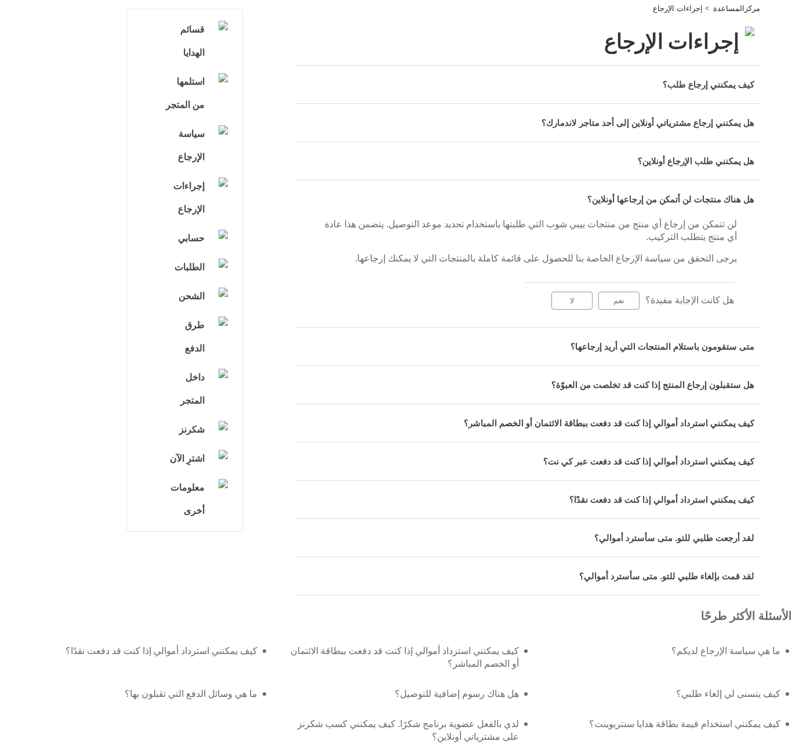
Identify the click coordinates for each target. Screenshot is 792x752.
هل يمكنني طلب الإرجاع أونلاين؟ (696, 161)
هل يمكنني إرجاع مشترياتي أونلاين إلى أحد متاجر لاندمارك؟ (648, 123)
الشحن (192, 296)
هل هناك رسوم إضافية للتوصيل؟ (457, 694)
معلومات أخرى (187, 498)
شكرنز (192, 429)
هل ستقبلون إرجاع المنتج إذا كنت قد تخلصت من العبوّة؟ (652, 385)
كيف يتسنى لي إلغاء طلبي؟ (728, 694)
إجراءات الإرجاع (678, 8)
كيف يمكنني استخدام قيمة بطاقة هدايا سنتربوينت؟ (684, 724)
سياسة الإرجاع (191, 145)
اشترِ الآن (187, 458)
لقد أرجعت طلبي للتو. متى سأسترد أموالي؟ (674, 538)
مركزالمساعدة (736, 8)
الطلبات (190, 267)
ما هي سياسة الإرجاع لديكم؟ (725, 651)
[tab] (527, 84)
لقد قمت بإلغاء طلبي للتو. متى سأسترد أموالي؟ (666, 576)
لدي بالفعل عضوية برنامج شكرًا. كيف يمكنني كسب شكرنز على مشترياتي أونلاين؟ (408, 730)
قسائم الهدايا (192, 40)
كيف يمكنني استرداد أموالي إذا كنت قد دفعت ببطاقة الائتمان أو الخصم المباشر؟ (609, 423)
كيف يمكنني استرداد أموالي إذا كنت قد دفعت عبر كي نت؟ (648, 461)
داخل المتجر (192, 388)
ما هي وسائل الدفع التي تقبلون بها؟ (191, 694)
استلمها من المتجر (185, 93)
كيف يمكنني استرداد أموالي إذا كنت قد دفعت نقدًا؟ (661, 499)
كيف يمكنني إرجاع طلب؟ (708, 84)
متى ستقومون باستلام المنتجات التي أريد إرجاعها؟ (662, 346)
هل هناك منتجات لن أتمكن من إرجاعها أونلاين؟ (670, 199)
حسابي (191, 238)
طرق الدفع (195, 336)
